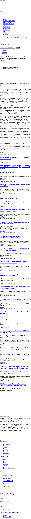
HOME (5, 19)
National (2, 244)
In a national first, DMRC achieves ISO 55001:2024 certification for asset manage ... (14, 249)
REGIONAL (6, 30)
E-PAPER (6, 34)
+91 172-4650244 (4, 509)
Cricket (5, 53)
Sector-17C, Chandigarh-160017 (8, 495)
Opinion (5, 464)
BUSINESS (6, 28)
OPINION (6, 31)
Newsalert (2, 179)
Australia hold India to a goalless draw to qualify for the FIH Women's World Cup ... (14, 210)
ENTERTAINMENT (9, 21)
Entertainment (7, 444)
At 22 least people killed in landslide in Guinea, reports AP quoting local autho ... (14, 384)
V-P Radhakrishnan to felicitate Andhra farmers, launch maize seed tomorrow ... (13, 262)
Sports (5, 52)
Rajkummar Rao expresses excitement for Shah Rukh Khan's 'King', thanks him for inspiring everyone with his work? (15, 167)
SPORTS (5, 25)
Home (5, 50)
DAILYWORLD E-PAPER (14, 36)
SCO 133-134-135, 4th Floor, (7, 493)
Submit (18, 47)
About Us (5, 465)
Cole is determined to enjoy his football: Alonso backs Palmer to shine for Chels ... (15, 287)
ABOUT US (6, 39)
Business (5, 448)
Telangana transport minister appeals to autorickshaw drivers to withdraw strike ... (15, 274)
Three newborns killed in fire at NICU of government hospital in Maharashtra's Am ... (15, 197)
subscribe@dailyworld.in (6, 503)
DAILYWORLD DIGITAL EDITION (17, 37)
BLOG (5, 33)
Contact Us (6, 467)
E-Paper (5, 461)
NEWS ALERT (7, 22)
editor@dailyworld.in (5, 501)
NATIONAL (6, 27)
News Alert (6, 445)
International (6, 453)
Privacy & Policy (7, 517)
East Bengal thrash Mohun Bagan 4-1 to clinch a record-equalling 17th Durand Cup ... (13, 237)
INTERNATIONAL (8, 24)
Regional (5, 450)
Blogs (4, 462)
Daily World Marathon (9, 468)
